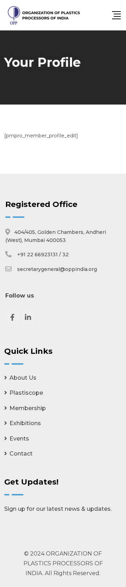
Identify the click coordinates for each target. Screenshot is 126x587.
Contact (21, 453)
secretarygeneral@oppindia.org (57, 269)
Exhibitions (25, 423)
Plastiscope (26, 392)
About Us (22, 377)
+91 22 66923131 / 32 (43, 254)
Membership (27, 408)
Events (19, 438)
